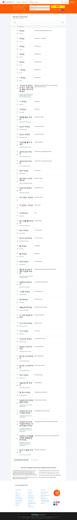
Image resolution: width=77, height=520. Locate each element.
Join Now (58, 6)
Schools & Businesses (32, 503)
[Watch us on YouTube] (56, 502)
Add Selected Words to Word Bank (21, 459)
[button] (62, 2)
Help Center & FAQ (44, 492)
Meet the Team (30, 495)
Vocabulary (24, 2)
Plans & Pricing (30, 498)
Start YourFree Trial (72, 2)
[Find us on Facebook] (59, 502)
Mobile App (17, 505)
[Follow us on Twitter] (54, 502)
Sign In (66, 2)
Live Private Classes (19, 498)
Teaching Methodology (45, 500)
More (36, 2)
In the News (30, 500)
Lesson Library (18, 493)
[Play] (17, 30)
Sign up (31, 477)
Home (16, 492)
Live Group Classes (18, 500)
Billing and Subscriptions (45, 495)
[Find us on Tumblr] (54, 504)
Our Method (30, 492)
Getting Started (43, 493)
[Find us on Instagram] (56, 504)
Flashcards (17, 495)
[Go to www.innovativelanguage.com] (38, 514)
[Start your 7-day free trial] (56, 493)
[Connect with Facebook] (61, 10)
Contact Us (43, 503)
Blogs (29, 505)
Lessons (18, 2)
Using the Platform (44, 498)
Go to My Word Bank (35, 459)
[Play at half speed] (17, 57)
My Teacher (31, 2)
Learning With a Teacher (45, 501)
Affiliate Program (31, 506)
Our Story (30, 493)
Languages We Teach (32, 501)
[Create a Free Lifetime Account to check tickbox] (13, 26)
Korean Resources (18, 501)
